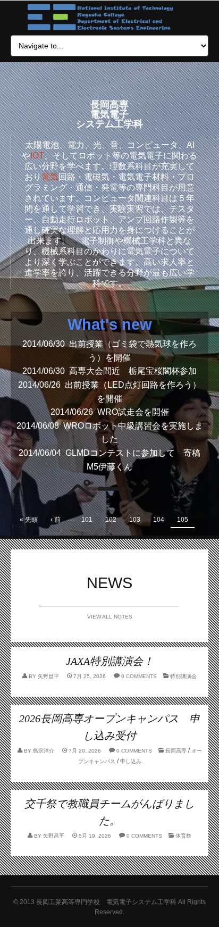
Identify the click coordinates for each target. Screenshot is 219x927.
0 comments (139, 676)
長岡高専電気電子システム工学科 (109, 114)
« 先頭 (29, 519)
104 (158, 519)
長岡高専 (176, 751)
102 (110, 519)
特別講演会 (183, 676)
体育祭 (183, 836)
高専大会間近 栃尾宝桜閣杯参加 (133, 370)
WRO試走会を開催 (133, 411)
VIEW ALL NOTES (109, 617)
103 (134, 519)
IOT (37, 155)
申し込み (130, 761)
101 (86, 519)
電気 (49, 176)
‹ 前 (55, 519)
